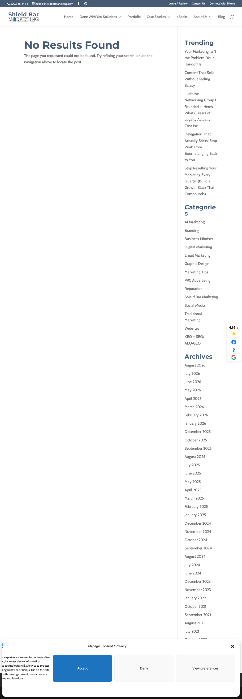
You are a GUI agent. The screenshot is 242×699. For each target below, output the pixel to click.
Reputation (194, 288)
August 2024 (195, 556)
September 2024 (198, 548)
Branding (192, 230)
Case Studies (156, 17)
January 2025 (195, 515)
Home (68, 17)
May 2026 (193, 390)
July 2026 (192, 373)
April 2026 (193, 398)
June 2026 (193, 382)
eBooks (182, 17)
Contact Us (198, 3)
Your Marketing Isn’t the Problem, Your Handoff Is (200, 57)
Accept (82, 668)
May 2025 (193, 481)
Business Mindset (199, 239)
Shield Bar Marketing (201, 297)
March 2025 (194, 498)
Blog (221, 17)
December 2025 (198, 431)
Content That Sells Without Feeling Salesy (199, 79)
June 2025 (193, 473)
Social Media (195, 305)
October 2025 (196, 440)
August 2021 (195, 623)
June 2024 (193, 573)
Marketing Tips (196, 272)
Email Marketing (198, 255)
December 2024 (198, 523)
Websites (192, 328)
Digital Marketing (198, 247)
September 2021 (198, 615)
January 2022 (195, 598)
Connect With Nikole (222, 3)
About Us (200, 17)
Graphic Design (197, 263)
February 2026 (196, 415)
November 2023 (198, 589)
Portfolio (134, 17)
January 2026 (195, 423)
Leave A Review (178, 3)
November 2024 (198, 531)
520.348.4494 (19, 3)
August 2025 (195, 456)
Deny (144, 668)
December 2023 (198, 581)
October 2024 (196, 540)
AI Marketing (195, 222)
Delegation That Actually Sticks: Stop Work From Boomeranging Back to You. (201, 147)
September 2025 (198, 448)
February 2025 (196, 506)
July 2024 (192, 565)
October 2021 (195, 606)
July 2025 (192, 465)
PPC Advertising (197, 280)
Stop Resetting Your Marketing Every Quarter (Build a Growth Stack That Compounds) (200, 181)
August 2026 (195, 365)
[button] (232, 646)
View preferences (205, 668)
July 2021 (192, 631)
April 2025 (193, 490)
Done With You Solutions (98, 17)
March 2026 (194, 407)
